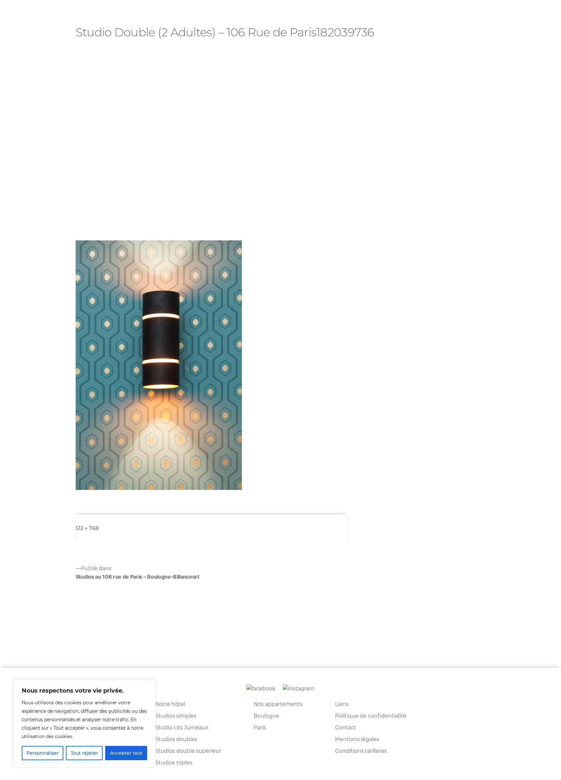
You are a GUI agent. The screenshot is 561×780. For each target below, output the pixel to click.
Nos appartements (278, 704)
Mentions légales (357, 739)
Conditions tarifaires (361, 751)
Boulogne (266, 716)
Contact (345, 727)
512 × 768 (87, 528)
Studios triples (174, 763)
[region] (84, 723)
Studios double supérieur (188, 751)
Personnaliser (43, 753)
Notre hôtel (170, 704)
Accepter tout (126, 753)
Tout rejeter (84, 753)
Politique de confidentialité (370, 716)
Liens (342, 704)
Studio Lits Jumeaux (181, 727)
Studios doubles (176, 739)
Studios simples (175, 716)
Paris (260, 727)
